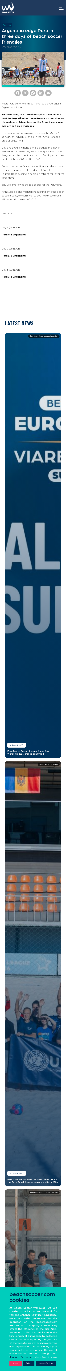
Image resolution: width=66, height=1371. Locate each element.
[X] (25, 94)
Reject (28, 1363)
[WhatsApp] (33, 94)
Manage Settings (46, 1363)
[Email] (48, 94)
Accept (15, 1363)
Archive (7, 25)
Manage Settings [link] (20, 1357)
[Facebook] (17, 94)
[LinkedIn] (41, 94)
